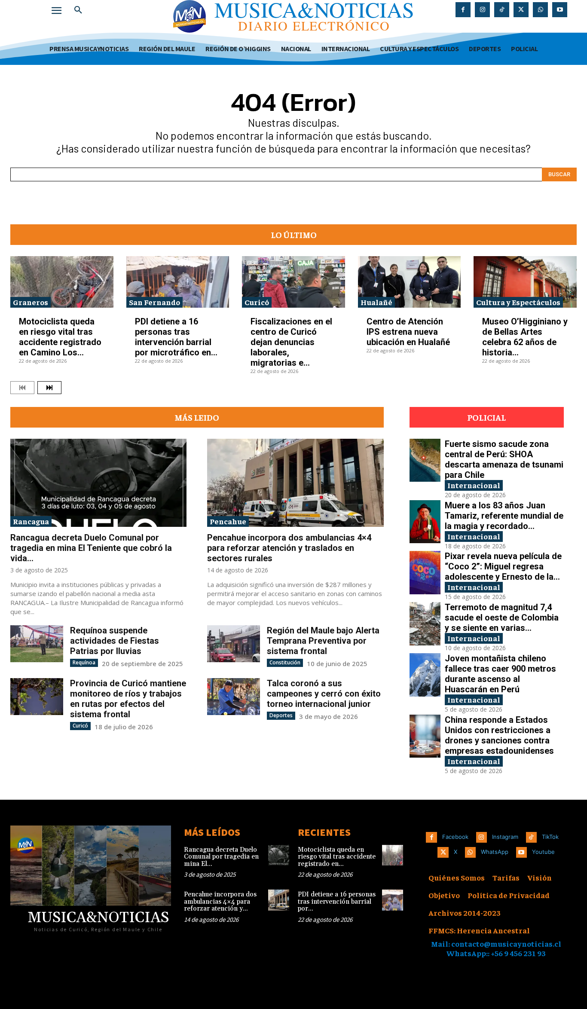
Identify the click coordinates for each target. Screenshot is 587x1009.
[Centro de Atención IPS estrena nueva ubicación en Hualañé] (409, 282)
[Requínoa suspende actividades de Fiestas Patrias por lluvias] (36, 643)
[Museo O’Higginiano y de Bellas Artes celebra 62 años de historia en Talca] (525, 282)
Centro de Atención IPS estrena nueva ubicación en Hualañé (408, 331)
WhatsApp (494, 851)
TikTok (550, 836)
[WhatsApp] (540, 9)
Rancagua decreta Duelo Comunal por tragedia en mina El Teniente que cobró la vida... (91, 547)
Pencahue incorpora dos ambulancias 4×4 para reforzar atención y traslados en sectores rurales (289, 547)
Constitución (284, 662)
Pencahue (228, 521)
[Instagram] (482, 9)
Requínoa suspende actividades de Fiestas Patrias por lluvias (114, 640)
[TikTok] (501, 9)
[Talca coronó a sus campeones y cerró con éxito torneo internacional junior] (233, 696)
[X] (521, 9)
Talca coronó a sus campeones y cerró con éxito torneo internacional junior (324, 693)
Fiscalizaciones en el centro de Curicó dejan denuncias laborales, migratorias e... (291, 342)
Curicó (257, 302)
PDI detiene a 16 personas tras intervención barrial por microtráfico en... (176, 337)
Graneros (30, 302)
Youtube (543, 851)
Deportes (281, 715)
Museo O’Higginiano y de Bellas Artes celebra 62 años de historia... (525, 337)
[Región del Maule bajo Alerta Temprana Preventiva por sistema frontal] (233, 643)
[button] (78, 10)
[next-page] (49, 387)
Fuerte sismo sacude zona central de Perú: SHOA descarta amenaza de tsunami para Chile (504, 459)
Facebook (455, 836)
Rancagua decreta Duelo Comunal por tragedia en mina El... (221, 857)
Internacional (473, 485)
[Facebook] (463, 9)
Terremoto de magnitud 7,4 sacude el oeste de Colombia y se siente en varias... (502, 617)
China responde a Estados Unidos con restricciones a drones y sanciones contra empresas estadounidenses (499, 735)
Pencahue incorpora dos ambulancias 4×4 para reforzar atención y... (220, 901)
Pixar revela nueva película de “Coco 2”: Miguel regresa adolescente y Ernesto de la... (503, 566)
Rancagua (31, 521)
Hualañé (376, 302)
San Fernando (154, 302)
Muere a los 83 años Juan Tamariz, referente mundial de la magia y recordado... (504, 515)
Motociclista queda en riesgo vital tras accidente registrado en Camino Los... (60, 337)
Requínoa (84, 662)
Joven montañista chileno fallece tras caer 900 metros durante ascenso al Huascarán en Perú (500, 673)
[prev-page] (22, 387)
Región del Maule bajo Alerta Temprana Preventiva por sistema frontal (323, 640)
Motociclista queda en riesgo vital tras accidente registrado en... (337, 857)
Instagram (505, 836)
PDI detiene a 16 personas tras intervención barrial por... (337, 901)
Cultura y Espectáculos (518, 302)
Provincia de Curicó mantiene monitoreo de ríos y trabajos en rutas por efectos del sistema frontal (128, 698)
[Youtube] (559, 9)
